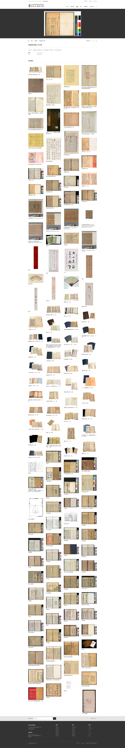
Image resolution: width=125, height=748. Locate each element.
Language (95, 1)
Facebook (90, 727)
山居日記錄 (84, 572)
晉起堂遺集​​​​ (66, 637)
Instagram (90, 728)
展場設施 (57, 734)
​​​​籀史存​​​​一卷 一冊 (67, 441)
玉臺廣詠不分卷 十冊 (50, 375)
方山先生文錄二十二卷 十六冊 (34, 372)
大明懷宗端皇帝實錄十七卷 (69, 127)
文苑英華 (65, 244)
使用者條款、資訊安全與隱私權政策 (91, 743)
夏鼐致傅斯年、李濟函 (50, 105)
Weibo (89, 735)
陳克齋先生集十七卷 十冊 (87, 418)
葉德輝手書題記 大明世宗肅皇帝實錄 (53, 679)
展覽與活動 (72, 6)
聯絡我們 (73, 735)
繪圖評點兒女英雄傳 (85, 604)
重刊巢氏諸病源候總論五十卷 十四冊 (71, 329)
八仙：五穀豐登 (84, 713)
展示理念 (73, 732)
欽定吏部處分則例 (85, 491)
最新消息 (85, 1)
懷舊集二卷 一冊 (85, 453)
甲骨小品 (47, 300)
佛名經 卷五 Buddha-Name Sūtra (52, 231)
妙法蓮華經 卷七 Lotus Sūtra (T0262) (35, 218)
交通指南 (57, 732)
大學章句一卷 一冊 (32, 329)
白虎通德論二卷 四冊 (68, 359)
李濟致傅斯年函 (67, 154)
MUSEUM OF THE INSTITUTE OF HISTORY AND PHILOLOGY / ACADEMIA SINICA (38, 1)
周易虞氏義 (84, 556)
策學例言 (47, 578)
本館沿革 (73, 728)
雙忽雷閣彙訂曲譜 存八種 (68, 204)
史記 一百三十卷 (49, 79)
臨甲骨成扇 (66, 288)
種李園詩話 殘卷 (49, 191)
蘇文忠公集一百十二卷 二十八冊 (70, 344)
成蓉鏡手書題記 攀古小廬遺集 (33, 665)
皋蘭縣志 (30, 600)
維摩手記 (30, 93)
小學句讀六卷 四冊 (50, 360)
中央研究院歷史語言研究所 (32, 743)
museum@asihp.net (31, 729)
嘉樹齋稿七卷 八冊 (32, 357)
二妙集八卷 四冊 (85, 403)
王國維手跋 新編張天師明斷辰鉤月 (34, 683)
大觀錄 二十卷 (31, 180)
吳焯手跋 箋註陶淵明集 (68, 656)
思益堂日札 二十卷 (85, 186)
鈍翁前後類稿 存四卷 (50, 208)
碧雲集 (47, 245)
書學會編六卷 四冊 (32, 445)
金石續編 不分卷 (85, 168)
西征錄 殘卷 (66, 187)
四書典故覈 (66, 540)
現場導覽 (57, 728)
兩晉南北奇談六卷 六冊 (86, 354)
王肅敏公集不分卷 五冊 (68, 392)
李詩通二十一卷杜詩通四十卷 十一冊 (53, 386)
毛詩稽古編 (48, 561)
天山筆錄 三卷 (84, 201)
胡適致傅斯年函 (67, 86)
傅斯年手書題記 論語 (85, 686)
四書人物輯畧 (30, 584)
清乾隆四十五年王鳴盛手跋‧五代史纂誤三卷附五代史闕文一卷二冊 (89, 107)
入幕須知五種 (48, 481)
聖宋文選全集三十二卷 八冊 (51, 415)
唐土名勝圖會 (48, 593)
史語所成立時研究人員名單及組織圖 (35, 148)
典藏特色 (73, 730)
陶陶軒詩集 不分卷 (42, 40)
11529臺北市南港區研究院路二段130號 (34, 727)
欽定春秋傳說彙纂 (49, 545)
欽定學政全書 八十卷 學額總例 (87, 508)
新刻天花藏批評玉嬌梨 (86, 471)
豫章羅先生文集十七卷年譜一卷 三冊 (35, 341)
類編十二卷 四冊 (49, 432)
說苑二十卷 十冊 (67, 316)
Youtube (89, 734)
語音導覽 (57, 730)
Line (89, 730)
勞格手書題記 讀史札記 (68, 675)
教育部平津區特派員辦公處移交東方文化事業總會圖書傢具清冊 (89, 88)
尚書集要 (65, 555)
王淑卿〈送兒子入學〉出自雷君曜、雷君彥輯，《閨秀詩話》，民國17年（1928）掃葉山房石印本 (35, 490)
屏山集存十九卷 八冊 (68, 455)
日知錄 (29, 567)
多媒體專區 (86, 6)
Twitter (89, 732)
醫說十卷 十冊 (49, 332)
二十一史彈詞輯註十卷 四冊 (87, 387)
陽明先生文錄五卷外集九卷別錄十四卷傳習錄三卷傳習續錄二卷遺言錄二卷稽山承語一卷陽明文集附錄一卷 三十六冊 (53, 346)
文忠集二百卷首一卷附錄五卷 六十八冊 (35, 429)
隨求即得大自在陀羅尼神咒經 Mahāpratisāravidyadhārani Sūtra (35, 242)
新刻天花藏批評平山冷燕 (68, 473)
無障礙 (90, 1)
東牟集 (83, 649)
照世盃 (47, 463)
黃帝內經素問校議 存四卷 (50, 176)
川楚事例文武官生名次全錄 (87, 635)
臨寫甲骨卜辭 (84, 306)
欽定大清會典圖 (31, 519)
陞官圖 (65, 690)
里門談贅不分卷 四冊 (68, 373)
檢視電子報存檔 (93, 718)
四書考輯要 (84, 540)
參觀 (67, 6)
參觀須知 (57, 727)
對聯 (29, 270)
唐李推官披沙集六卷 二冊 (51, 314)
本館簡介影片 (74, 727)
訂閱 (54, 718)
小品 (65, 272)
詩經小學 (65, 621)
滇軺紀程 (47, 609)
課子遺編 (47, 642)
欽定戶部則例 (66, 523)
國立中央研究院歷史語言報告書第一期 (35, 129)
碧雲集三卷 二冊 (67, 302)
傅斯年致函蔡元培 (49, 161)
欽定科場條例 (30, 534)
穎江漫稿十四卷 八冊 (86, 370)
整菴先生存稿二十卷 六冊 (33, 414)
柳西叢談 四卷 (66, 172)
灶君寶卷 (47, 697)
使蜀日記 (65, 605)
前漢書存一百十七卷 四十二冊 (34, 457)
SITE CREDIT (31, 744)
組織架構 (73, 734)
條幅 (47, 273)
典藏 (77, 6)
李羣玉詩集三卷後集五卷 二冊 (34, 74)
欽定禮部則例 (48, 513)
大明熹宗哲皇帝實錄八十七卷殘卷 (88, 133)
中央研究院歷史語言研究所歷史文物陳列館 (36, 5)
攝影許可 (57, 735)
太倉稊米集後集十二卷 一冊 (51, 401)
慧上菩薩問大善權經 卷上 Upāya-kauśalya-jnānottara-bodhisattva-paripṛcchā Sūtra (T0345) (88, 226)
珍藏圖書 (35, 40)
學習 (81, 6)
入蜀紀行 (65, 508)
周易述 (47, 625)
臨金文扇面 (30, 283)
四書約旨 (47, 497)
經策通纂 (30, 552)
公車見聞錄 (84, 525)
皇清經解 (83, 620)
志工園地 (78, 743)
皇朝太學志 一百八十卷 (86, 151)
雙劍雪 (29, 473)
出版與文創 (92, 6)
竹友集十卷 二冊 (67, 421)
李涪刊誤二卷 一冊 (85, 321)
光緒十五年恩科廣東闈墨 (68, 572)
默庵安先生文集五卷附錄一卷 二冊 (70, 407)
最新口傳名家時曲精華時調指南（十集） (35, 700)
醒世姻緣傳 (66, 589)
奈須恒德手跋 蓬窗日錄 (50, 661)
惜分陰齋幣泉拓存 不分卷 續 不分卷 (35, 164)
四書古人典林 (84, 588)
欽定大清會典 (48, 529)
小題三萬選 (66, 494)
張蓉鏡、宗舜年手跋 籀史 (86, 667)
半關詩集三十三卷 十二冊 (33, 385)
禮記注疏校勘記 (31, 632)
